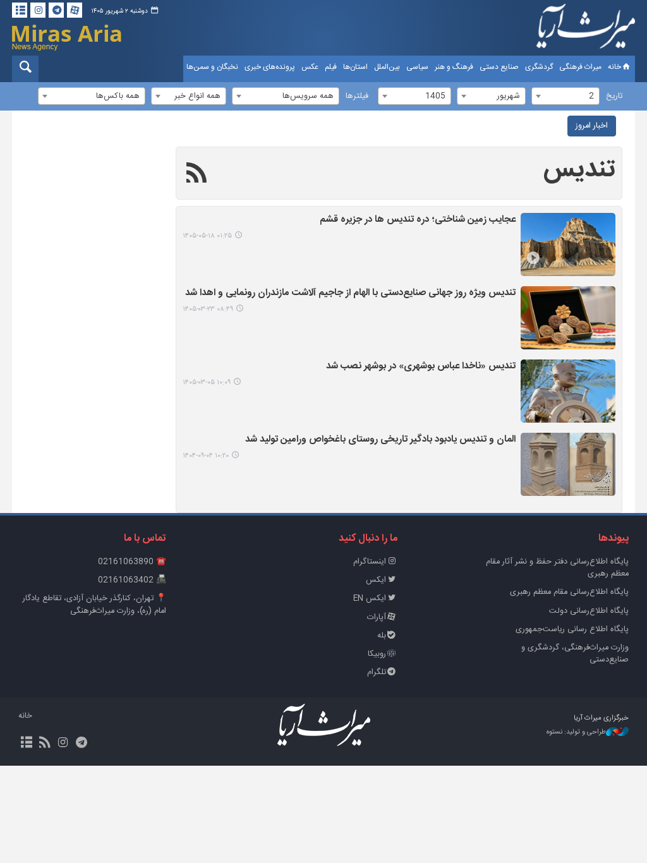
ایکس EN (369, 598)
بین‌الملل (387, 67)
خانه (614, 67)
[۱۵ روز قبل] (568, 244)
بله (381, 636)
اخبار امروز (592, 126)
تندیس (579, 170)
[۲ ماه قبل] (568, 317)
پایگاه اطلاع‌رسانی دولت (589, 611)
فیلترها (357, 96)
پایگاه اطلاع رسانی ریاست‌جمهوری (572, 629)
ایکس (376, 580)
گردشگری (539, 67)
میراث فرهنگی (580, 67)
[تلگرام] (56, 10)
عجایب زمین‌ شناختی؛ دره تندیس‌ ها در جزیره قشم (418, 220)
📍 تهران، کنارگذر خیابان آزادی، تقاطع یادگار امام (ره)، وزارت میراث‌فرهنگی (94, 604)
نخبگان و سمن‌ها (212, 67)
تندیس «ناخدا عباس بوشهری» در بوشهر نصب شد (421, 366)
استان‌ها (355, 67)
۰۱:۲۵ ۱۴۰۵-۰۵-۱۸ (207, 236)
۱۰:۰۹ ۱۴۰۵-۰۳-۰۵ (207, 383)
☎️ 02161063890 (132, 562)
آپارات (376, 617)
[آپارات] (74, 10)
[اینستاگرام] (37, 10)
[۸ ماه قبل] (568, 464)
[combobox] (565, 96)
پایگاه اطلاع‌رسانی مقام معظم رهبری (569, 592)
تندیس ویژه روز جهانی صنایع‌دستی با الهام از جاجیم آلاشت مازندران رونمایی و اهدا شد (350, 293)
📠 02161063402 (132, 580)
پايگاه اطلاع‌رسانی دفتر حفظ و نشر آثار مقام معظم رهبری (557, 568)
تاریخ (614, 96)
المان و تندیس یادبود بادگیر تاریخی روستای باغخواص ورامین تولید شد (380, 440)
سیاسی (417, 67)
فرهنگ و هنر (454, 67)
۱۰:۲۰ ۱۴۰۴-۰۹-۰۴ (206, 456)
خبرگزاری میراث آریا (585, 30)
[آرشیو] (19, 10)
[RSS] (197, 175)
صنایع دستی (499, 67)
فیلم (331, 67)
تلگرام (376, 672)
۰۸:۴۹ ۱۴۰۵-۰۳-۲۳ (208, 309)
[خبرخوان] (44, 743)
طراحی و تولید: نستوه (576, 732)
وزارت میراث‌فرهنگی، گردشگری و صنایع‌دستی (575, 654)
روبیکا (377, 654)
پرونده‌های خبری (270, 67)
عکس (309, 67)
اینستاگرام (369, 562)
